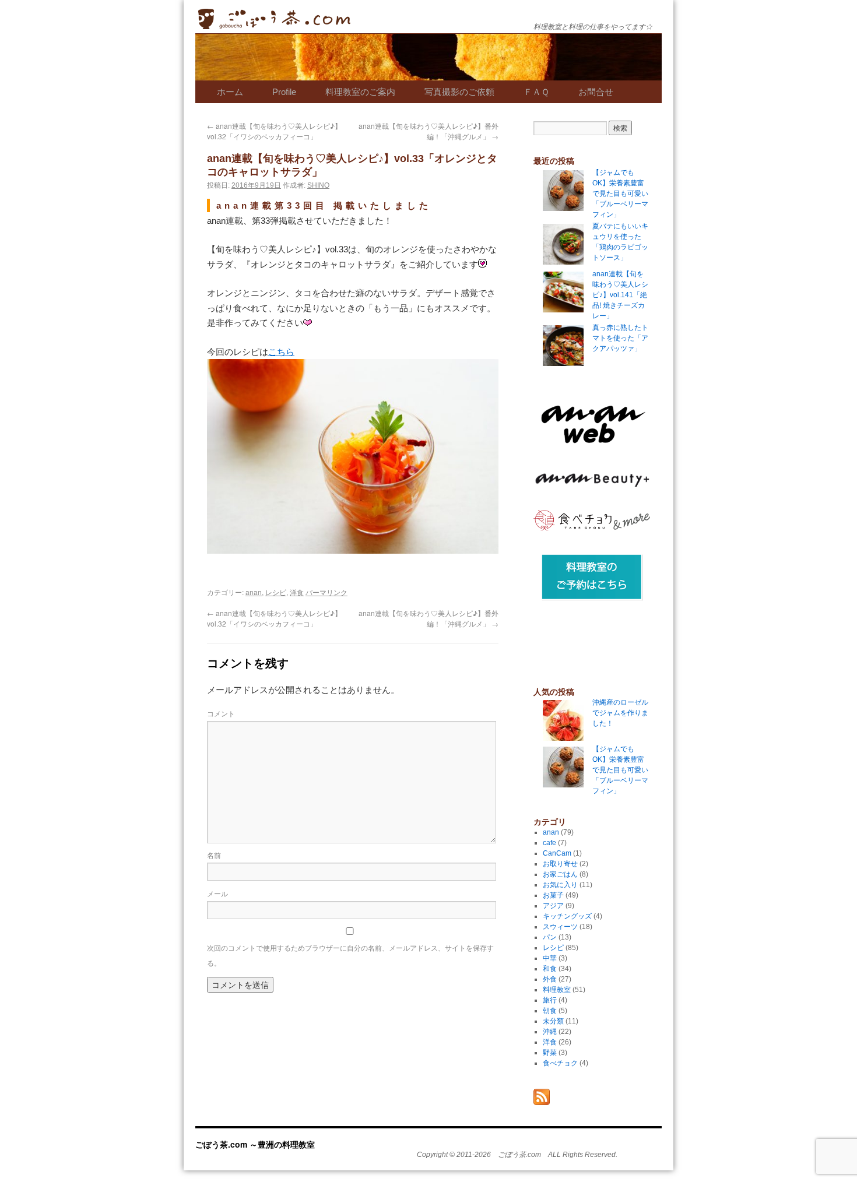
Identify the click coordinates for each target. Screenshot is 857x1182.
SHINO (318, 185)
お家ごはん (560, 874)
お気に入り (560, 885)
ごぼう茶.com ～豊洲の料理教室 (274, 28)
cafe (549, 843)
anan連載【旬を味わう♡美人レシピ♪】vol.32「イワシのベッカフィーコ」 (274, 131)
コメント (221, 713)
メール (217, 893)
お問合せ (595, 92)
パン (550, 937)
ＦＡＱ (536, 92)
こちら (281, 352)
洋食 (297, 592)
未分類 (553, 1021)
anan (253, 592)
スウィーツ (560, 927)
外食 (550, 979)
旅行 (550, 1000)
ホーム (230, 92)
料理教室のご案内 (360, 92)
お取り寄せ (560, 864)
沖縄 (550, 1032)
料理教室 (557, 990)
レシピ (275, 592)
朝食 (550, 1011)
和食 (550, 969)
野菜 (550, 1053)
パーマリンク (326, 592)
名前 (214, 855)
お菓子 (553, 895)
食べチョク (560, 1063)
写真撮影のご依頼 (459, 92)
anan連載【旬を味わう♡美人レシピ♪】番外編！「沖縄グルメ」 (428, 131)
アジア (553, 906)
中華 (550, 958)
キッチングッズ (567, 916)
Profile (284, 92)
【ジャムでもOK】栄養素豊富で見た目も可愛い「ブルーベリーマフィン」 (620, 770)
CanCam (557, 853)
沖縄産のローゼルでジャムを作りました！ (620, 712)
